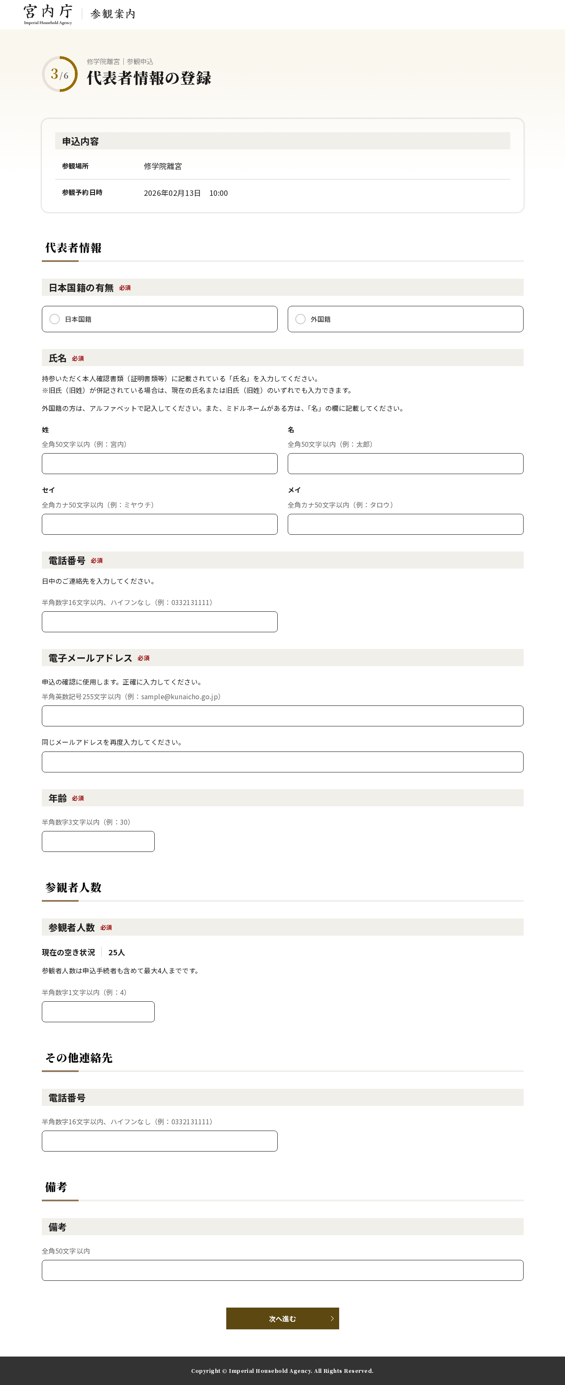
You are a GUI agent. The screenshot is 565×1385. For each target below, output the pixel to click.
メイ (295, 490)
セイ (49, 490)
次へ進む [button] (282, 1318)
